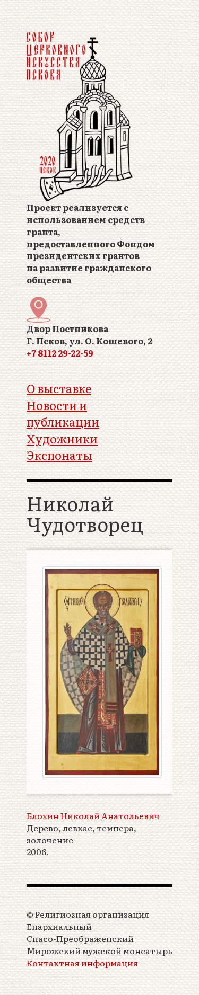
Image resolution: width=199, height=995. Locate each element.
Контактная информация (82, 962)
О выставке (59, 388)
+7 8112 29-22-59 (60, 353)
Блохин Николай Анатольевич (93, 816)
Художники (62, 438)
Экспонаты (59, 455)
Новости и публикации (63, 413)
